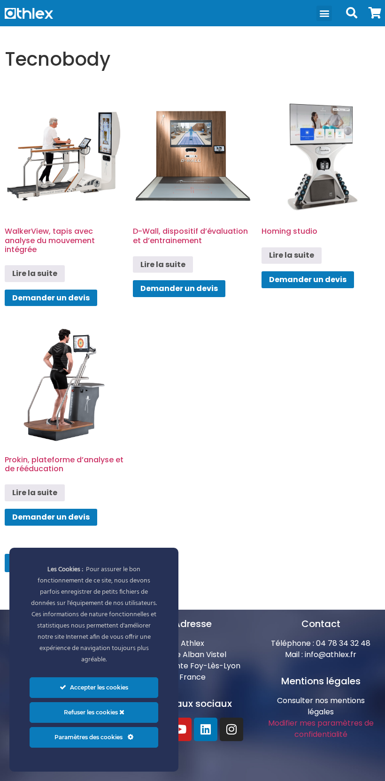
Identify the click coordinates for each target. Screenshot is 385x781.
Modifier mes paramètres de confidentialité (321, 729)
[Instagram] (231, 729)
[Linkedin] (205, 729)
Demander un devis (51, 297)
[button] (324, 13)
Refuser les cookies (91, 712)
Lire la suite (34, 273)
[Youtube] (180, 729)
